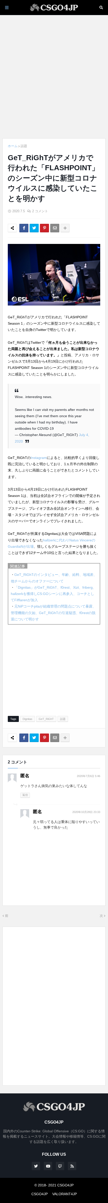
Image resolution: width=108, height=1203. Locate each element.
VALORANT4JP (64, 1194)
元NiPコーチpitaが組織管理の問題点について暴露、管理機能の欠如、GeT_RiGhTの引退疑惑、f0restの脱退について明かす (53, 612)
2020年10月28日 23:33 (86, 811)
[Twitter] (34, 228)
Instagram (39, 458)
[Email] (54, 228)
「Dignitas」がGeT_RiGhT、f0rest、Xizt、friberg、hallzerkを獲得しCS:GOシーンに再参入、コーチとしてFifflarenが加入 (53, 593)
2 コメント (40, 211)
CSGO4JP (39, 1194)
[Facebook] (23, 228)
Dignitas (27, 718)
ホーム (13, 146)
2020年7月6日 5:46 (88, 776)
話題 (24, 146)
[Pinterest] (44, 228)
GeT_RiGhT (46, 718)
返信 (25, 794)
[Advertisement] (54, 77)
